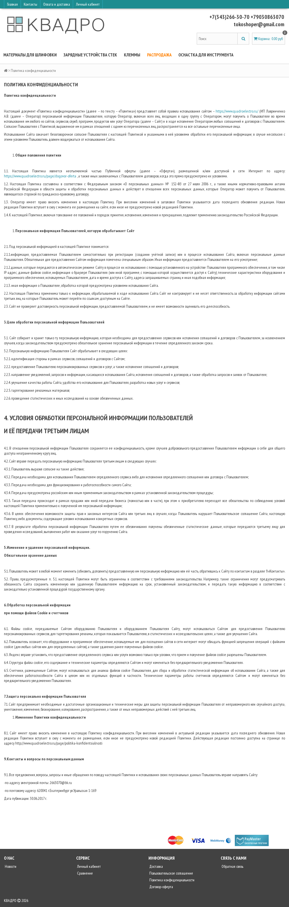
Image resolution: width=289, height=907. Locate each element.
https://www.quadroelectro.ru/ (237, 111)
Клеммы (132, 55)
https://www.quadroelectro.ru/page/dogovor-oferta (40, 176)
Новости (10, 866)
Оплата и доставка (56, 4)
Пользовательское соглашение (170, 873)
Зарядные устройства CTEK (90, 55)
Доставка (155, 866)
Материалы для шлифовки (30, 55)
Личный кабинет (88, 4)
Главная (12, 4)
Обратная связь (232, 866)
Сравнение (84, 873)
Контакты (30, 4)
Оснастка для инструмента (205, 55)
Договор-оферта (160, 886)
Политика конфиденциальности (171, 879)
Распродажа (159, 55)
